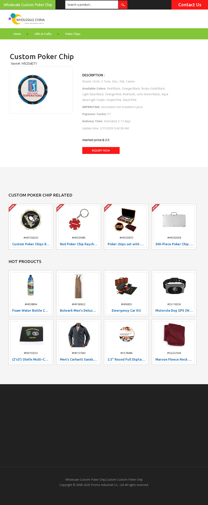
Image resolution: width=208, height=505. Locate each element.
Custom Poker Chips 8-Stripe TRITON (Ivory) (31, 244)
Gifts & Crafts (43, 34)
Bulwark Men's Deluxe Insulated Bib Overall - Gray (78, 310)
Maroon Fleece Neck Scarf (174, 359)
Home (17, 34)
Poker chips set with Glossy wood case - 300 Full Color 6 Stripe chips (126, 244)
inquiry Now (101, 150)
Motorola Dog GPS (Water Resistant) (174, 310)
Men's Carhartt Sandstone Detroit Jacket (78, 359)
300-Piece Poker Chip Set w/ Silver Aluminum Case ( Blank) (174, 244)
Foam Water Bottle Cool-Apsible (31, 310)
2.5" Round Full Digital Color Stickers (126, 359)
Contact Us (189, 4)
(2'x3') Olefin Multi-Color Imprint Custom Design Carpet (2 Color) (31, 359)
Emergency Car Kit (126, 310)
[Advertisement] (104, 425)
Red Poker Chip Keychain (78, 244)
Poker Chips (72, 34)
